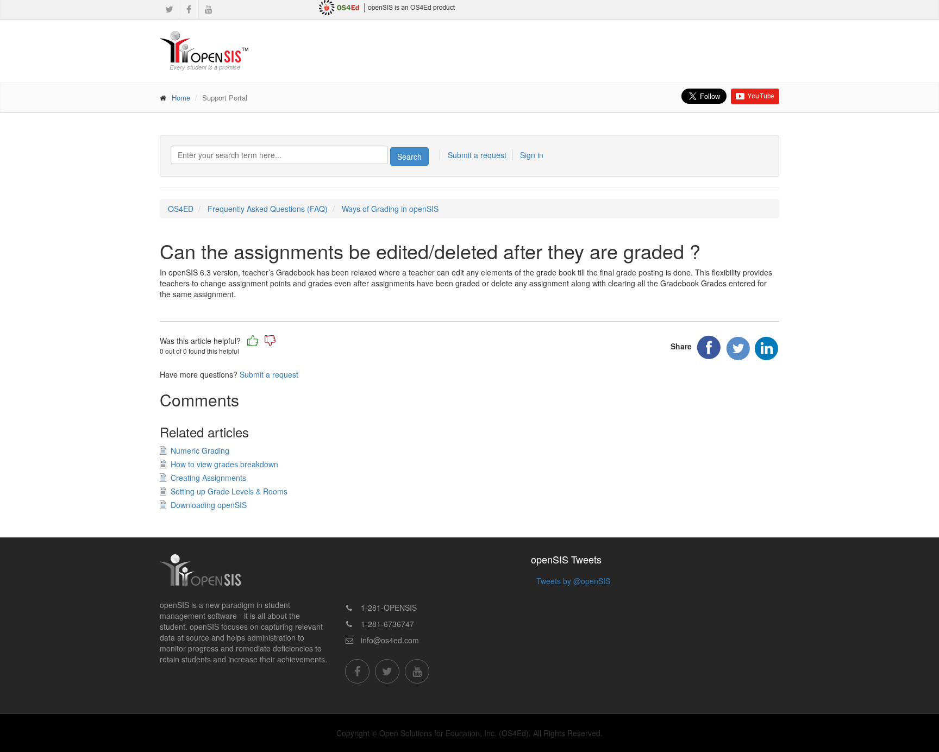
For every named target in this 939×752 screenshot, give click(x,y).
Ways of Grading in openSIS (390, 208)
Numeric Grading (200, 450)
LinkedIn (766, 348)
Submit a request (477, 154)
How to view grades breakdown (224, 464)
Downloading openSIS (209, 504)
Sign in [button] (531, 154)
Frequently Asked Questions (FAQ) (268, 208)
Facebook (710, 348)
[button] (252, 340)
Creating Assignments (208, 477)
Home (181, 97)
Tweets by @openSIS (573, 580)
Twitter (738, 348)
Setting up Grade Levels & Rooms (229, 491)
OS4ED (180, 208)
